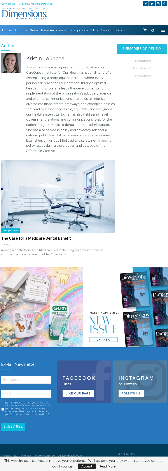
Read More (107, 466)
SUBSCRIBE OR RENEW (141, 49)
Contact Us (8, 3)
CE (93, 30)
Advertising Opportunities (35, 3)
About (19, 30)
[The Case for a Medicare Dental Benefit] (58, 196)
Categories (76, 30)
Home (7, 30)
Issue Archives (52, 30)
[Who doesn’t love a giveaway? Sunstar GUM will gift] (41, 308)
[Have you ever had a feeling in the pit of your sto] (126, 308)
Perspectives (10, 230)
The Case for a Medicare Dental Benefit (36, 238)
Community (110, 30)
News (34, 30)
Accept (86, 466)
